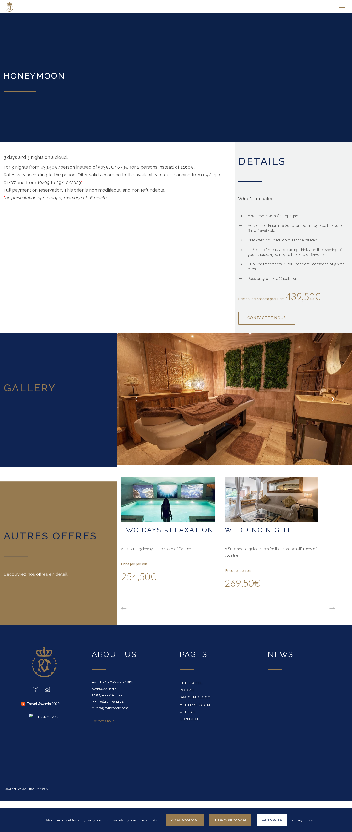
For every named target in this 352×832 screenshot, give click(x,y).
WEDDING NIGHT (258, 531)
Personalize (272, 820)
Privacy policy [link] (302, 820)
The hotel (191, 684)
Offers (187, 713)
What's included (256, 199)
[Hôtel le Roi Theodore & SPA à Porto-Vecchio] (29, 7)
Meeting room (195, 706)
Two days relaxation (167, 531)
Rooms (187, 691)
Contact (189, 720)
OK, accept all (186, 820)
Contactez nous (103, 722)
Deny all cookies (232, 820)
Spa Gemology (195, 698)
